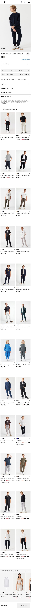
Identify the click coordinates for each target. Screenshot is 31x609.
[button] (28, 570)
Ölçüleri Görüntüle (26, 59)
